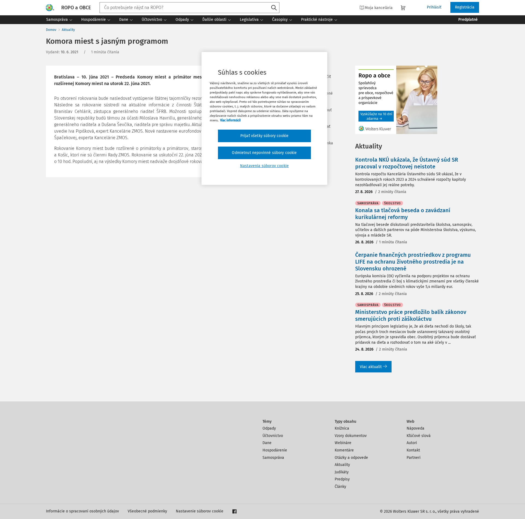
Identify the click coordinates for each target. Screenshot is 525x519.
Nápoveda (415, 428)
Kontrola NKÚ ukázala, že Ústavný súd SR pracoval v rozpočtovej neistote (406, 163)
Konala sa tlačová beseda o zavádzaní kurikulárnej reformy (402, 213)
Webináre (343, 443)
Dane (267, 443)
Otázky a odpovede (351, 457)
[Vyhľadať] (274, 7)
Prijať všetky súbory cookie (264, 135)
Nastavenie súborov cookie (199, 511)
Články (340, 486)
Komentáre (344, 450)
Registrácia (464, 7)
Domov (51, 30)
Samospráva (273, 457)
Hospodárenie (274, 450)
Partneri (414, 457)
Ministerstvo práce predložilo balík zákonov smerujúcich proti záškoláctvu (410, 315)
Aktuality (68, 30)
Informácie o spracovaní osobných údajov (82, 511)
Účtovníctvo (272, 435)
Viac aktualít (371, 367)
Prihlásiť (434, 7)
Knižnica (342, 428)
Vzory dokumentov (351, 435)
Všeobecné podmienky (147, 511)
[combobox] (189, 7)
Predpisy (342, 479)
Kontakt (413, 450)
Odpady (269, 428)
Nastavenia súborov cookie (264, 166)
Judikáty (342, 472)
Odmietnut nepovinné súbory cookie (264, 152)
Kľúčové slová (419, 435)
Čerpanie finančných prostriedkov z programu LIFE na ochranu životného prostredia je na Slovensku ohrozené (413, 262)
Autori (412, 443)
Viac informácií (230, 120)
